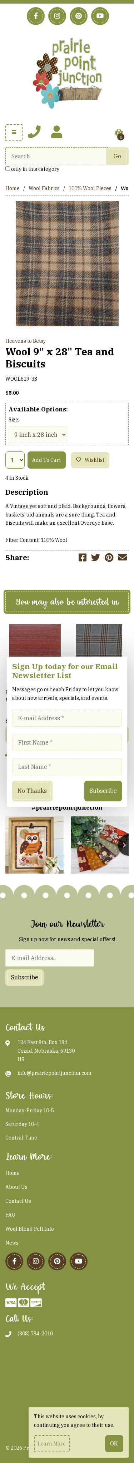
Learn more (52, 1443)
